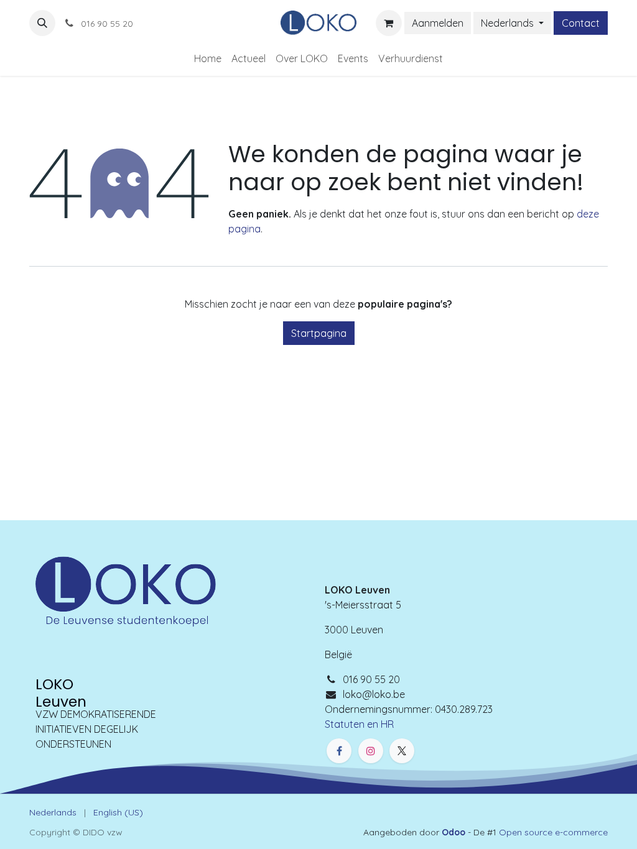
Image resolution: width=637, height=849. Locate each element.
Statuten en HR (359, 724)
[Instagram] (370, 750)
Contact (581, 23)
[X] (401, 750)
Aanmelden (437, 23)
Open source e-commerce (553, 832)
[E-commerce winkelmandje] (389, 23)
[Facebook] (339, 750)
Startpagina (318, 333)
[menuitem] (207, 58)
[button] (42, 23)
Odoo (455, 832)
